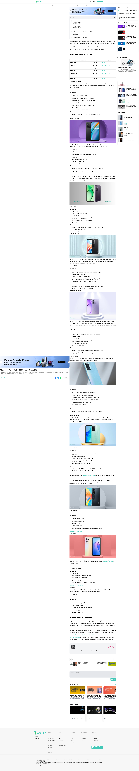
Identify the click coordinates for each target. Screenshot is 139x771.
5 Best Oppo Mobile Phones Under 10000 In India (85, 52)
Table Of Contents (74, 17)
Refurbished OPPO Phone (89, 475)
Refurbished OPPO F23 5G (76, 531)
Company (60, 732)
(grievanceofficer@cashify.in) (40, 761)
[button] (100, 1)
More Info (94, 732)
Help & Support (84, 732)
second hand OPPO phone (88, 481)
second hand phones (108, 561)
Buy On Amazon (106, 62)
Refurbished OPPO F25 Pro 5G (77, 615)
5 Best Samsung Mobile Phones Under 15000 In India (86, 634)
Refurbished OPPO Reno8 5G (76, 585)
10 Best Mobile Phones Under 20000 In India (85, 627)
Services (49, 732)
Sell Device (72, 732)
